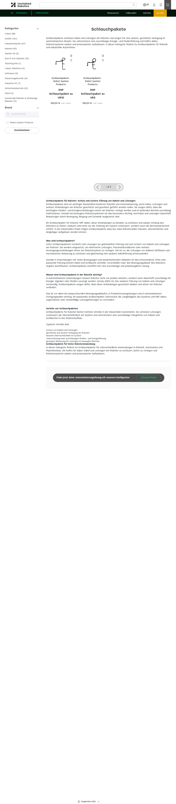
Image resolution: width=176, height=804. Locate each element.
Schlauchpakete (61, 78)
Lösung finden (148, 377)
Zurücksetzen (22, 130)
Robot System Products (21, 122)
